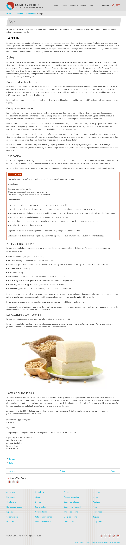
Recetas (83, 6)
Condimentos (12, 502)
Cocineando (69, 522)
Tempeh (12, 459)
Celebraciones (12, 517)
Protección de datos (97, 542)
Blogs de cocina (103, 6)
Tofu (11, 463)
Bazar (91, 6)
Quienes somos (108, 542)
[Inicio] (10, 6)
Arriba (62, 471)
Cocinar (73, 6)
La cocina (96, 492)
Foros (95, 507)
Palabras (96, 502)
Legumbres (31, 14)
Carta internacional (43, 522)
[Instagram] (109, 536)
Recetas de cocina (71, 497)
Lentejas (11, 471)
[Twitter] (105, 536)
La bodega (39, 492)
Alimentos (18, 14)
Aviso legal (88, 542)
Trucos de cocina (71, 512)
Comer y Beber (27, 5)
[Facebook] (101, 536)
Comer (55, 6)
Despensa (10, 497)
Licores (38, 502)
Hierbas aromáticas (14, 507)
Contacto (117, 542)
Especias (10, 512)
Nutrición (10, 522)
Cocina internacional (72, 507)
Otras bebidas (41, 512)
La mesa (96, 497)
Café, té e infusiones (43, 517)
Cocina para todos (71, 502)
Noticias (81, 542)
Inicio (8, 14)
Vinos (37, 497)
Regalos (96, 517)
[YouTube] (113, 536)
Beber (64, 6)
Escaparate (97, 522)
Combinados (40, 507)
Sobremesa (97, 512)
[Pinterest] (118, 536)
